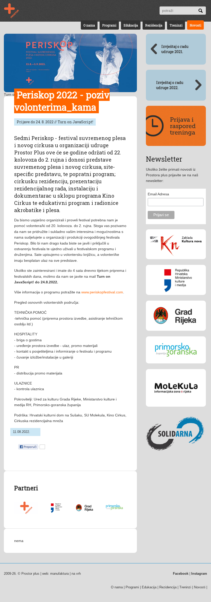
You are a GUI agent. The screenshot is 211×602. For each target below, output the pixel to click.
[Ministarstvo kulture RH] (55, 513)
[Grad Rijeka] (85, 513)
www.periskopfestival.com (102, 292)
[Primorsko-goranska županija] (114, 511)
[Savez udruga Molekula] (176, 410)
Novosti (195, 25)
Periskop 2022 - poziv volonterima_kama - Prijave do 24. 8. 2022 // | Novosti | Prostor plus (14, 11)
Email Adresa (158, 194)
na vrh (76, 573)
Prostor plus (30, 573)
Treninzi (176, 25)
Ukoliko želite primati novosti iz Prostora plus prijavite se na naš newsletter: (172, 175)
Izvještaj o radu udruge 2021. (174, 49)
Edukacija (131, 25)
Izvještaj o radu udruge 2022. (169, 85)
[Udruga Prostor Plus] (26, 513)
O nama (89, 25)
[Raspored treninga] (176, 150)
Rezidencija (153, 25)
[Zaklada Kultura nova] (176, 263)
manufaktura (59, 573)
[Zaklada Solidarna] (176, 459)
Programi (109, 25)
